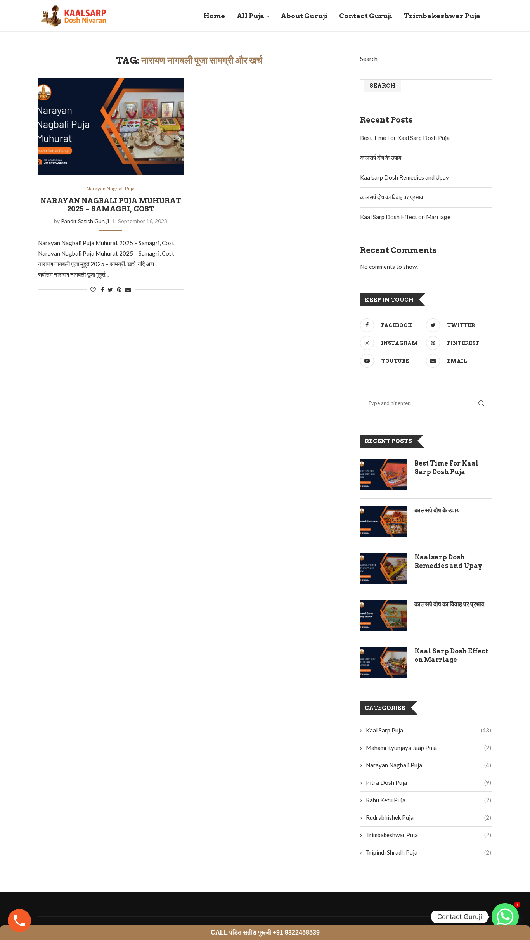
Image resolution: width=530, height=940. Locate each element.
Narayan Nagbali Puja (111, 189)
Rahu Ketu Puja (428, 799)
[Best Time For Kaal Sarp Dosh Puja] (383, 474)
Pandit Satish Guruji (85, 221)
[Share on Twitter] (110, 289)
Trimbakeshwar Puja (442, 16)
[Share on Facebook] (102, 289)
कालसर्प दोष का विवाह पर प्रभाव (391, 197)
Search (369, 58)
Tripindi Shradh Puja (428, 852)
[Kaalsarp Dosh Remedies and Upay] (383, 568)
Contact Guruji (365, 16)
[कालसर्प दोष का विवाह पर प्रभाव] (383, 615)
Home (214, 16)
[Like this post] (93, 289)
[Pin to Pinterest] (119, 289)
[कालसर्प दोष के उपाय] (383, 521)
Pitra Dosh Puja (428, 782)
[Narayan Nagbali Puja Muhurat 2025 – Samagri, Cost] (111, 126)
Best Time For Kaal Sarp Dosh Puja (405, 137)
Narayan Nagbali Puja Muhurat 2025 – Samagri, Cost (110, 205)
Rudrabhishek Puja (428, 817)
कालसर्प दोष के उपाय (380, 157)
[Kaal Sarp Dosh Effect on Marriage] (383, 662)
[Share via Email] (128, 289)
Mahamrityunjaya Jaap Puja (428, 747)
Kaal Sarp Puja (428, 730)
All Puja (250, 16)
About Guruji (304, 16)
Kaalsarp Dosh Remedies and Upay (404, 177)
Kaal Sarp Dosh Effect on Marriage (405, 216)
